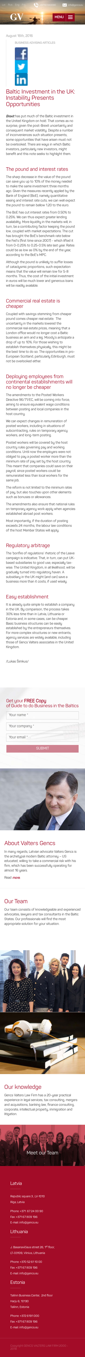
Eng (17, 5)
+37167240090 (48, 5)
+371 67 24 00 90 (31, 1211)
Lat (3, 5)
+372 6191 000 (29, 1316)
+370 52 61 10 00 (31, 1262)
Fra (23, 5)
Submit (42, 749)
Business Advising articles (35, 43)
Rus (10, 5)
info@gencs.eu (28, 1222)
